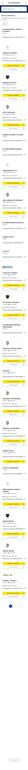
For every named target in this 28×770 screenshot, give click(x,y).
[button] (21, 9)
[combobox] (14, 9)
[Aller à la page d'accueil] (14, 2)
